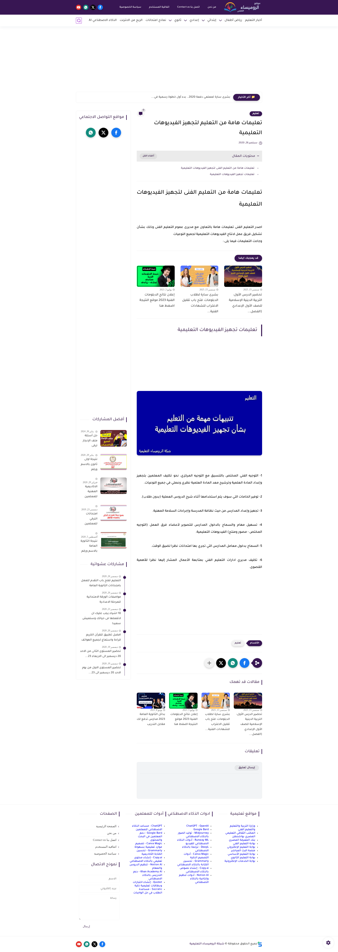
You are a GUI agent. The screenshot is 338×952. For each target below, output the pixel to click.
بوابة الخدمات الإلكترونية (240, 861)
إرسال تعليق (246, 767)
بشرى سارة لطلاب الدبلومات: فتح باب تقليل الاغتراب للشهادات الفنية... (200, 303)
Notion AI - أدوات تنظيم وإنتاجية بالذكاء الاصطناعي (194, 879)
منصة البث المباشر (243, 850)
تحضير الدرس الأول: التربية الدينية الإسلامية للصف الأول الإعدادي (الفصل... (245, 303)
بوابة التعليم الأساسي (241, 854)
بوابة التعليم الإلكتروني (241, 847)
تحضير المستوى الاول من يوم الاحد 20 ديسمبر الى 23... (101, 670)
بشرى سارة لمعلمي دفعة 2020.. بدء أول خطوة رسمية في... (190, 97)
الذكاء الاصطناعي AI (103, 20)
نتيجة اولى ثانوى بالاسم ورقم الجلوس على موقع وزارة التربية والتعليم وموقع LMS (89, 465)
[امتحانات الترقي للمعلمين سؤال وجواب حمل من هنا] (113, 513)
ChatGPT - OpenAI (197, 826)
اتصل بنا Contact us (188, 7)
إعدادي (194, 20)
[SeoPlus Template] (259, 944)
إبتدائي (211, 20)
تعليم (256, 113)
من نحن (212, 7)
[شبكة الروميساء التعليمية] (242, 7)
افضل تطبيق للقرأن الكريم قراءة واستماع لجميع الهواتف (101, 637)
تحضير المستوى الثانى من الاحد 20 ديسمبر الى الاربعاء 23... (100, 654)
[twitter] (93, 7)
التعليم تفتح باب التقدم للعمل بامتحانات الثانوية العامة (101, 583)
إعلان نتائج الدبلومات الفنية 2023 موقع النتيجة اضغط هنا (157, 300)
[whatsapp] (85, 7)
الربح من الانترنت (131, 20)
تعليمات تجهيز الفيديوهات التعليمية (231, 174)
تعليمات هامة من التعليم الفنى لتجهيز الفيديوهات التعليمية (217, 168)
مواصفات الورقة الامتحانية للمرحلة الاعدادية (104, 600)
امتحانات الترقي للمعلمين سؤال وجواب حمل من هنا (89, 519)
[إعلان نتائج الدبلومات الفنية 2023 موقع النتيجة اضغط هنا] (156, 276)
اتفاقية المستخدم (159, 7)
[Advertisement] (169, 61)
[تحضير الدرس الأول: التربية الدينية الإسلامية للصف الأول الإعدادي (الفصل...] (243, 276)
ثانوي (177, 20)
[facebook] (100, 7)
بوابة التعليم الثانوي (243, 857)
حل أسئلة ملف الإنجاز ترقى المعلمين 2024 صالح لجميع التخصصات (89, 441)
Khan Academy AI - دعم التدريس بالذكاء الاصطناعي (147, 875)
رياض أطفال (233, 20)
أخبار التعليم (253, 20)
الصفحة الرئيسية (106, 826)
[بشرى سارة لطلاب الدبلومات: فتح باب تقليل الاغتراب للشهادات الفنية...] (199, 276)
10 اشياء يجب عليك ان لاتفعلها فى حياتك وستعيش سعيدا (101, 618)
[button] (244, 663)
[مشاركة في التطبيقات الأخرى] (209, 663)
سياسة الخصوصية (130, 7)
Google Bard (201, 829)
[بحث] (79, 21)
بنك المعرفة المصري (242, 840)
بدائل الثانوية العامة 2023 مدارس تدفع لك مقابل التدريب (151, 719)
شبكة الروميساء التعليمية (207, 944)
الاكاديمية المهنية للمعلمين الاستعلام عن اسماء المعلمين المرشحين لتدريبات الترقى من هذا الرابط (90, 492)
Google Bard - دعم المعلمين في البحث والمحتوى (150, 837)
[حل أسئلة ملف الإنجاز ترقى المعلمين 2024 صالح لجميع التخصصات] (113, 438)
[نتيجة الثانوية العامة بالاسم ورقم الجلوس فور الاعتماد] (113, 540)
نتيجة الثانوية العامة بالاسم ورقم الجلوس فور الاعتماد (89, 547)
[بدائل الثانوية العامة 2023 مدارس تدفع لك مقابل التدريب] (151, 701)
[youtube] (78, 7)
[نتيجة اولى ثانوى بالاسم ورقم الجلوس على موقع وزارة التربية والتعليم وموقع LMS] (113, 462)
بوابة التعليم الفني (244, 843)
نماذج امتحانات (156, 20)
